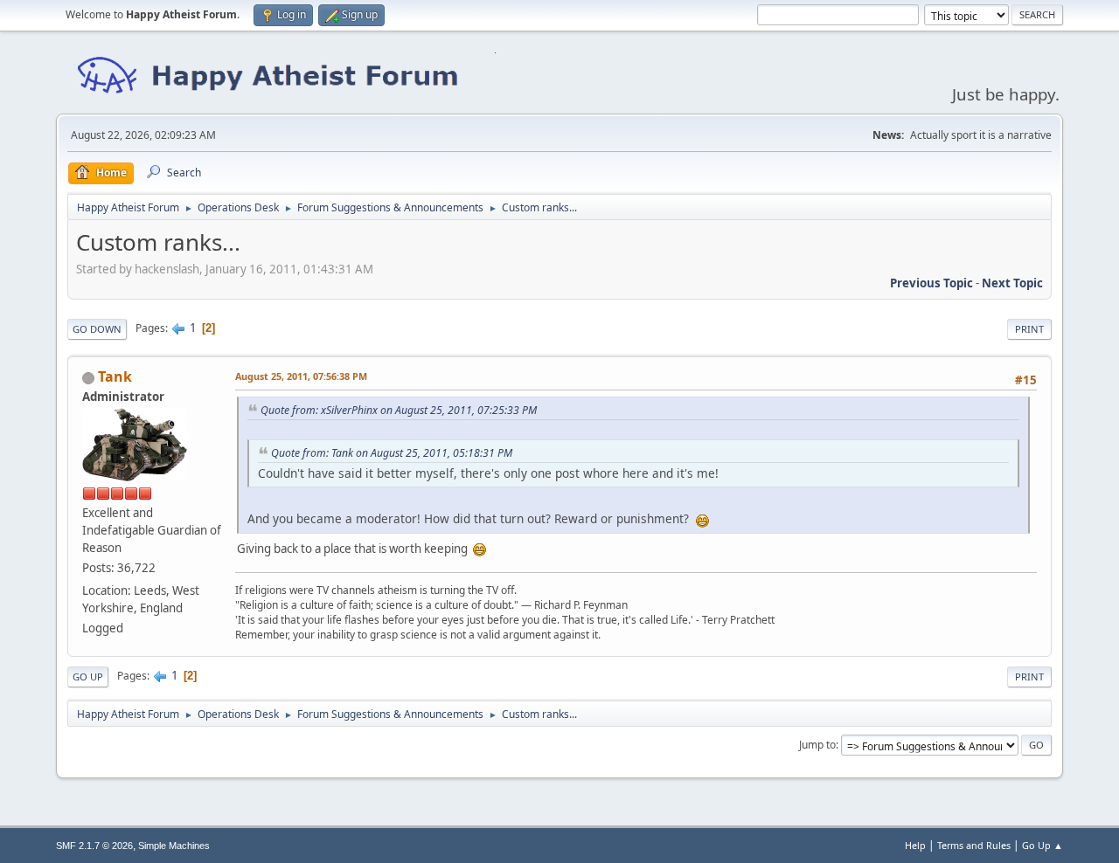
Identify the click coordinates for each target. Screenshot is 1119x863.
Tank (115, 376)
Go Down (97, 328)
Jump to (817, 744)
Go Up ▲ (1042, 845)
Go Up (88, 676)
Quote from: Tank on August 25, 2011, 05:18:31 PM (391, 452)
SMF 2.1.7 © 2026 (94, 845)
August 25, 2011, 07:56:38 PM (301, 376)
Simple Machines (174, 845)
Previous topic (931, 283)
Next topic (1012, 283)
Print (1029, 328)
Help (915, 845)
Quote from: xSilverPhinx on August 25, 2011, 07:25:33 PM (399, 410)
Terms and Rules (974, 845)
